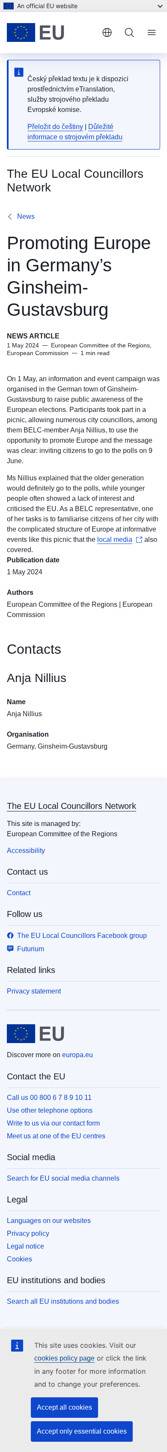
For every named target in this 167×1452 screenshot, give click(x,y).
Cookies (19, 1259)
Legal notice (25, 1246)
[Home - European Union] (51, 32)
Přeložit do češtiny (55, 126)
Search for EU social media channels (63, 1178)
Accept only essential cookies (82, 1431)
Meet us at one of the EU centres (56, 1136)
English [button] (107, 32)
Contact (18, 892)
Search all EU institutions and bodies (63, 1301)
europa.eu (77, 1054)
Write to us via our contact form (53, 1123)
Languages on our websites (49, 1220)
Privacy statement (34, 991)
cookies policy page (64, 1358)
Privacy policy (28, 1233)
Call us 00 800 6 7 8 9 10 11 (49, 1097)
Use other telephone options (49, 1110)
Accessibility (26, 850)
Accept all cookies (64, 1407)
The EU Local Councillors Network (71, 806)
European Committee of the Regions (62, 604)
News (26, 216)
